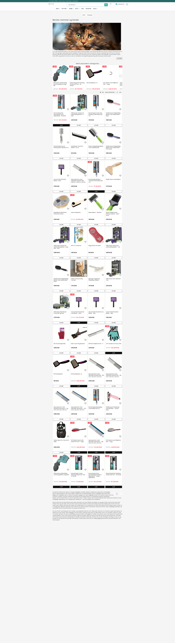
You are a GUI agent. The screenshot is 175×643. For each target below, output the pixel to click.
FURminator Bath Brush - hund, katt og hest (60, 312)
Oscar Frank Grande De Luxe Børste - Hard (77, 312)
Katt (76, 8)
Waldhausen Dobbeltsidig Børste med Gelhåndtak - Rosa (113, 114)
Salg (94, 8)
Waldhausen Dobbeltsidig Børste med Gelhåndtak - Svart (61, 280)
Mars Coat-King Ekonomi (78, 343)
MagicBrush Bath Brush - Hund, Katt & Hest (60, 213)
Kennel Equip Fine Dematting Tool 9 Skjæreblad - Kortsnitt (60, 114)
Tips (82, 8)
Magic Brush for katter (95, 245)
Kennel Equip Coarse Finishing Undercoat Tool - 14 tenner (78, 475)
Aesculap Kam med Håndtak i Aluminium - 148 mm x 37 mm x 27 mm (96, 441)
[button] (120, 4)
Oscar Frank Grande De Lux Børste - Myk (96, 312)
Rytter (64, 8)
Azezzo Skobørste (76, 212)
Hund (70, 8)
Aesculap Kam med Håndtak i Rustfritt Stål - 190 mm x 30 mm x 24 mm (96, 375)
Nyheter (88, 8)
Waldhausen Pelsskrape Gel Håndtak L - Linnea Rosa (112, 408)
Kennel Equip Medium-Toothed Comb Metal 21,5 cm (96, 181)
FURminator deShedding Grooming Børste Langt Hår (60, 84)
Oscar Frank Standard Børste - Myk (112, 312)
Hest (57, 8)
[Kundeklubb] (112, 5)
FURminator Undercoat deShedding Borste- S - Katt (77, 114)
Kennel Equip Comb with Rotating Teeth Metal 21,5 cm (95, 114)
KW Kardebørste (58, 374)
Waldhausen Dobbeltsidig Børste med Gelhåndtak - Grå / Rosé (113, 147)
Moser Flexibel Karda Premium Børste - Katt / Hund (112, 214)
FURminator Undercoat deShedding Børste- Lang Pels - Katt (61, 247)
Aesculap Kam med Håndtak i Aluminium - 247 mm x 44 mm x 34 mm (78, 408)
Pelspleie (89, 15)
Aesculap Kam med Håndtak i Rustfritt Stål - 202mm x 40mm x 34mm (78, 181)
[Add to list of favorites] (61, 102)
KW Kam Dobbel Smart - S (96, 343)
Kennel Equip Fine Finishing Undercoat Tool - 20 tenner (77, 84)
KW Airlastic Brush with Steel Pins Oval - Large (77, 440)
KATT (84, 15)
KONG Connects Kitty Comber (77, 279)
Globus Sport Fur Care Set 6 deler (61, 440)
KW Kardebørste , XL (92, 83)
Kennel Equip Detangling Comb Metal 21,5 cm (95, 407)
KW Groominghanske (59, 343)
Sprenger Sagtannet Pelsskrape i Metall (94, 279)
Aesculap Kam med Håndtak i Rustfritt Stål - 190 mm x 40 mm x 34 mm (113, 375)
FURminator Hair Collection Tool (113, 279)
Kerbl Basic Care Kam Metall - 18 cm (77, 146)
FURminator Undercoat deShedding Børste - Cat (113, 246)
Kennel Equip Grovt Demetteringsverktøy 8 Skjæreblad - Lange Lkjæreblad (95, 475)
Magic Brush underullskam (113, 179)
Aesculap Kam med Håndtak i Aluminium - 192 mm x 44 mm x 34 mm (61, 408)
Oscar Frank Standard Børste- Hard (60, 180)
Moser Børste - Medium (95, 212)
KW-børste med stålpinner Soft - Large (110, 83)
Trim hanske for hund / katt (113, 343)
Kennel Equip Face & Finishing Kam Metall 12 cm (61, 146)
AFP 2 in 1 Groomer (76, 245)
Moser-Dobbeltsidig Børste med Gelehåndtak (96, 146)
